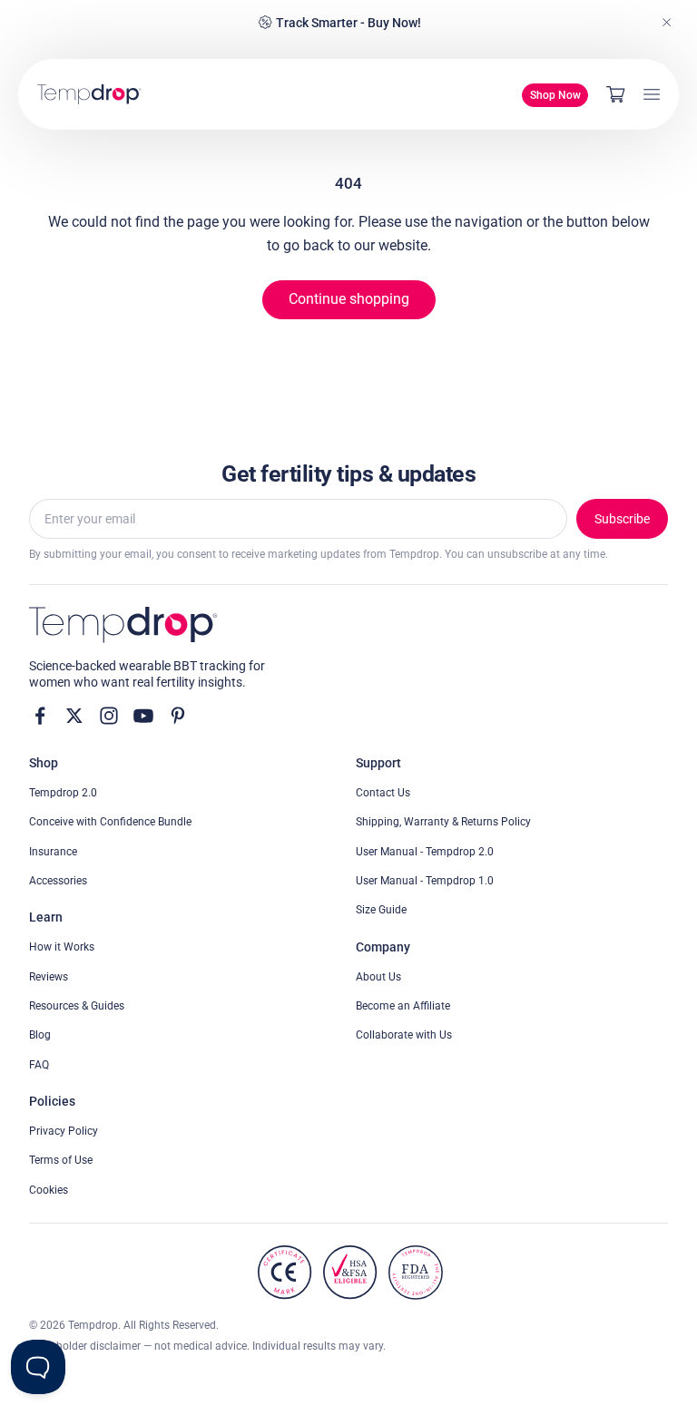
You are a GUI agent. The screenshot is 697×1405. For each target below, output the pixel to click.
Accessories (58, 880)
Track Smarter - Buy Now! (348, 22)
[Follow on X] (74, 716)
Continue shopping (349, 298)
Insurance (53, 851)
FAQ (39, 1065)
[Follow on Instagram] (109, 716)
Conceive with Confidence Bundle (110, 821)
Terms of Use (61, 1160)
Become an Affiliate (403, 1006)
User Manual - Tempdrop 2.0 (425, 851)
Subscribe (622, 519)
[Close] (667, 22)
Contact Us (383, 792)
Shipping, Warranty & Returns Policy (443, 821)
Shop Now (555, 95)
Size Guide (381, 909)
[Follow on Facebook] (40, 716)
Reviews (48, 977)
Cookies (48, 1190)
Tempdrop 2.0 (63, 792)
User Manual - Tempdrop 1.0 (425, 880)
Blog (40, 1035)
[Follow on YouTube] (143, 716)
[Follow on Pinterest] (178, 716)
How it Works (61, 947)
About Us (378, 977)
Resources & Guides (76, 1006)
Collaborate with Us (404, 1035)
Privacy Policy (63, 1131)
